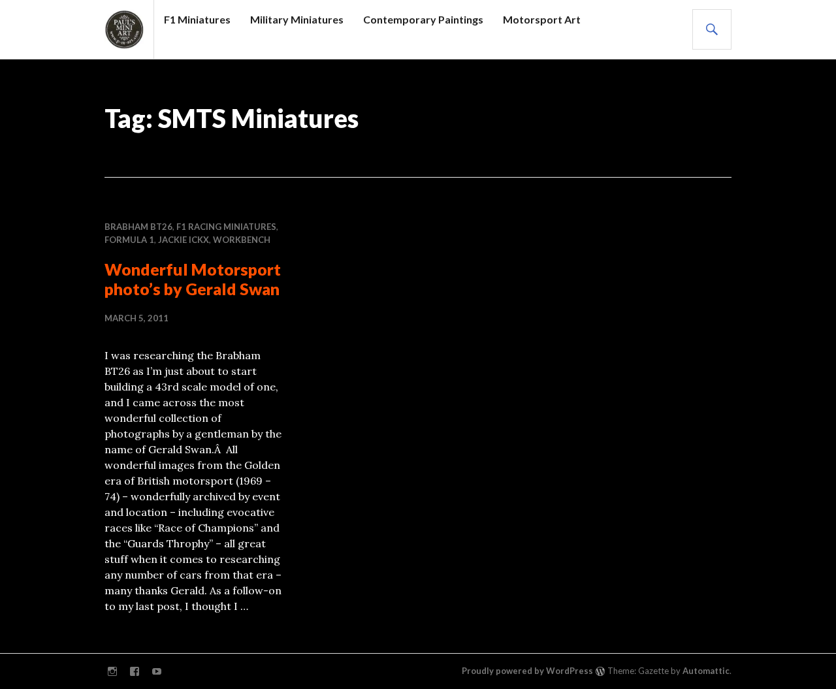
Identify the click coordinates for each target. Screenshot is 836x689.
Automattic (706, 670)
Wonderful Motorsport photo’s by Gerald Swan (192, 278)
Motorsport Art (542, 19)
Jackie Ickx (183, 239)
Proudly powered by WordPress (527, 670)
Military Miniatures (297, 19)
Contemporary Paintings (423, 19)
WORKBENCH (241, 239)
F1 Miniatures (197, 19)
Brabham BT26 (138, 226)
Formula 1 (129, 239)
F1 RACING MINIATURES (226, 226)
